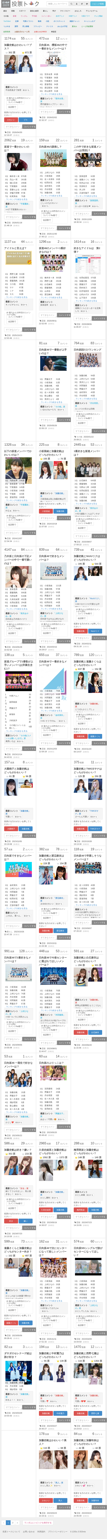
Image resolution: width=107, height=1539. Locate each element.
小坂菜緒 (46, 511)
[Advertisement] (90, 50)
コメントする (30, 126)
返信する (26, 90)
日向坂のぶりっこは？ (51, 1062)
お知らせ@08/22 (40, 32)
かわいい (11, 120)
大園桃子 (11, 829)
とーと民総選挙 (87, 26)
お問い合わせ (29, 1531)
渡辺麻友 (60, 931)
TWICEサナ (95, 829)
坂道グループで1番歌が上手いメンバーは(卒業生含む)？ (18, 665)
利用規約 (41, 1531)
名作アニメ (60, 16)
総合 (5, 11)
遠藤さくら (95, 736)
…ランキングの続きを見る (50, 94)
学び (54, 11)
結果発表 (6, 32)
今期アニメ (73, 16)
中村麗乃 (60, 1413)
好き (11, 1221)
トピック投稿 (98, 4)
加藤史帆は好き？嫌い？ (18, 1149)
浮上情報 (25, 26)
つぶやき (6, 26)
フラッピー (38, 26)
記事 (17, 21)
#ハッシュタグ (89, 21)
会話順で (12, 107)
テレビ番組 (98, 16)
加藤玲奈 (95, 1500)
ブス (26, 120)
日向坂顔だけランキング (87, 349)
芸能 (13, 11)
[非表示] (16, 135)
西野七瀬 (95, 1413)
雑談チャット (75, 21)
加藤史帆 (60, 511)
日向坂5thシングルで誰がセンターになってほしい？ (88, 1252)
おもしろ (78, 11)
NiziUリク (95, 631)
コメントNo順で (15, 102)
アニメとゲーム (92, 11)
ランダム (24, 16)
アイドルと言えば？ (15, 248)
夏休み (74, 26)
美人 (60, 1500)
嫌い (26, 1221)
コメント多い (46, 16)
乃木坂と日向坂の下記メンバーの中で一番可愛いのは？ (18, 560)
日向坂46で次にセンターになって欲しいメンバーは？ (53, 1252)
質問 (16, 26)
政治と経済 (34, 11)
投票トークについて (11, 1531)
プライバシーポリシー (57, 1531)
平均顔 (34, 16)
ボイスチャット (59, 21)
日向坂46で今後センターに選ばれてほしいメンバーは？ (53, 961)
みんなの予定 (62, 26)
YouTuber (7, 21)
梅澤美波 (81, 1210)
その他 (5, 16)
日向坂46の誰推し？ (50, 146)
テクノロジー (65, 11)
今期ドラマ (85, 16)
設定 (54, 32)
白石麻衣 (95, 1032)
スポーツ (22, 11)
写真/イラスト (28, 21)
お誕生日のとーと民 (22, 32)
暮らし (45, 11)
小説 (47, 21)
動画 (39, 21)
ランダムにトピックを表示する (38, 1523)
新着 (14, 16)
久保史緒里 (46, 1210)
